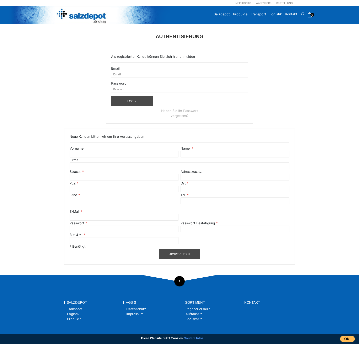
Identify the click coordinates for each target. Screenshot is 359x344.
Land (73, 195)
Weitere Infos (193, 338)
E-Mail (75, 211)
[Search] (302, 15)
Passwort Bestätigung (198, 223)
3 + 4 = (76, 235)
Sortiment (195, 302)
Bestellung (284, 3)
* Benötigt (78, 246)
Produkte (240, 14)
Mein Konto (243, 3)
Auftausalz (194, 314)
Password (119, 83)
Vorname (77, 148)
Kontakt (291, 14)
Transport (258, 14)
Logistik (275, 14)
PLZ (73, 183)
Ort (183, 183)
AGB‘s (131, 302)
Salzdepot (222, 14)
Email (115, 68)
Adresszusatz (191, 172)
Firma (74, 160)
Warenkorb (264, 3)
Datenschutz (136, 309)
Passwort (77, 223)
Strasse (75, 172)
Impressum (134, 314)
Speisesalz (194, 319)
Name (186, 148)
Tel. (183, 195)
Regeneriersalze (198, 309)
